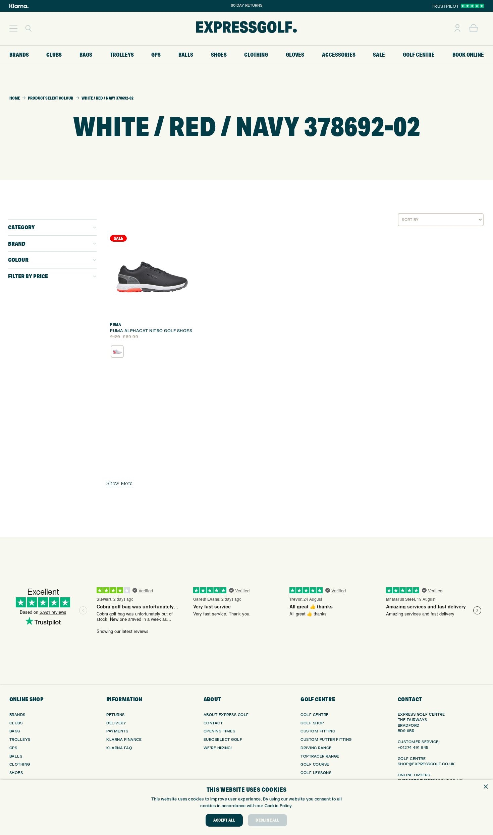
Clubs (16, 723)
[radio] (117, 351)
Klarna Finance (124, 739)
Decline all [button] (267, 820)
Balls (15, 756)
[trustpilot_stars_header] (472, 6)
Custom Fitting (317, 731)
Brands (17, 714)
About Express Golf (226, 714)
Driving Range (316, 748)
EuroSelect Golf (223, 739)
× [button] (485, 786)
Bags (14, 731)
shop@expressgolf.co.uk (426, 764)
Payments (117, 731)
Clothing (19, 764)
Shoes (16, 772)
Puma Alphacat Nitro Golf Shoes (151, 331)
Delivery (116, 723)
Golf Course (314, 764)
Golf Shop (312, 723)
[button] (13, 28)
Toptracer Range (319, 756)
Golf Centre (314, 714)
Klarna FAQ (119, 748)
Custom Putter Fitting (326, 739)
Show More (119, 483)
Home (14, 98)
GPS (13, 748)
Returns (115, 714)
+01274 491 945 (413, 747)
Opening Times (219, 731)
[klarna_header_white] (19, 6)
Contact (213, 723)
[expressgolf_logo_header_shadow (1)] (246, 28)
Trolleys (20, 739)
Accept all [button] (224, 820)
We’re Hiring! (218, 748)
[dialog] (246, 807)
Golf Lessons (315, 772)
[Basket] (473, 28)
